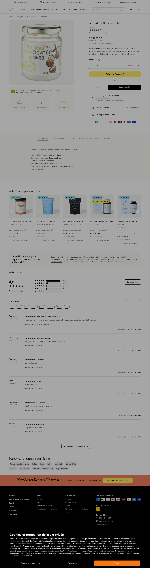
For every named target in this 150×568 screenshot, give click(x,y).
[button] (76, 281)
